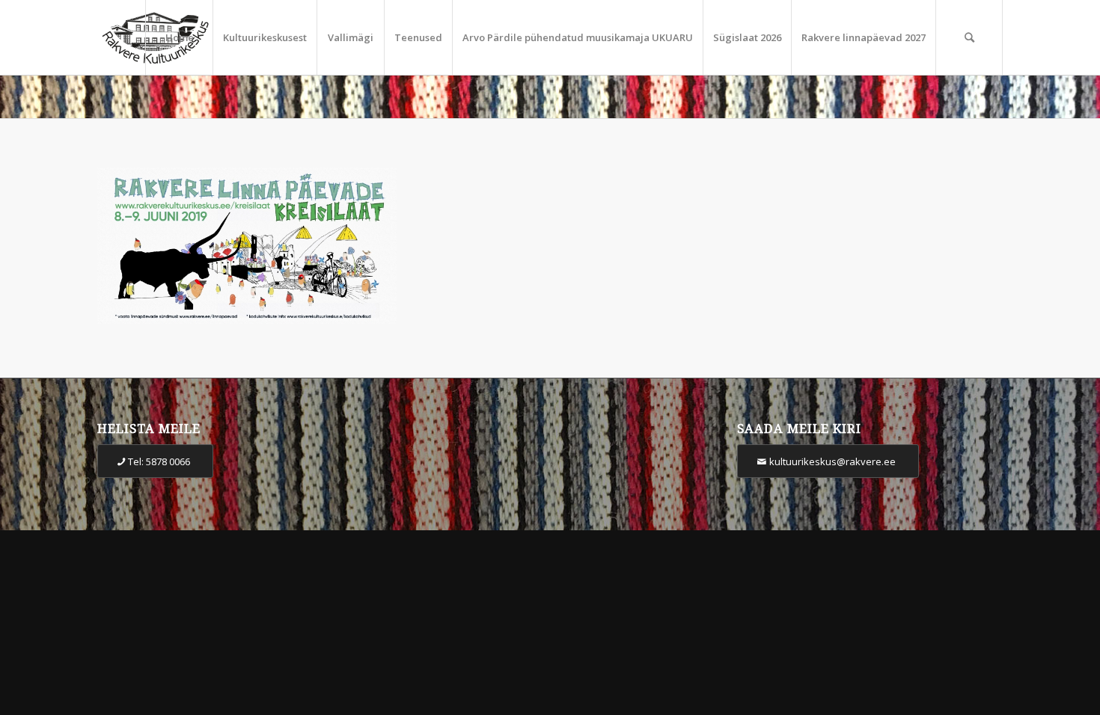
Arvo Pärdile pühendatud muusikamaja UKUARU (577, 37)
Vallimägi (350, 37)
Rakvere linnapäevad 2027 (863, 37)
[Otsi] (969, 37)
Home (179, 37)
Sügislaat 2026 (747, 37)
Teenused (418, 37)
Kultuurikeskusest (265, 37)
